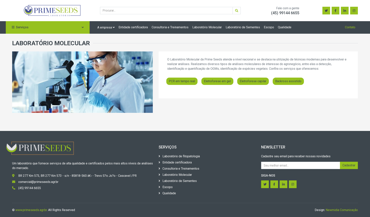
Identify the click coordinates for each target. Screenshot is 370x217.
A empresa (105, 27)
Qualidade (284, 27)
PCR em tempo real (182, 81)
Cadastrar (348, 165)
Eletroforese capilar (253, 81)
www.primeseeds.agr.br (31, 210)
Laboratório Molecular (207, 27)
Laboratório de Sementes (243, 27)
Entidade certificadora (133, 27)
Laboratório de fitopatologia (181, 156)
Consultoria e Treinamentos (170, 27)
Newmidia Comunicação (342, 210)
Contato (350, 27)
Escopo (269, 27)
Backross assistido (288, 81)
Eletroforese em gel (217, 81)
